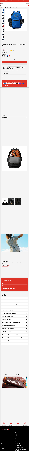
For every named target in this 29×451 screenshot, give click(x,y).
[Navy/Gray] (6, 56)
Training (16, 437)
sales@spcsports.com (20, 447)
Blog (15, 438)
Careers (2, 443)
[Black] (2, 56)
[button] (14, 64)
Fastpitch (16, 432)
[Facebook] (3, 432)
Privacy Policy (3, 449)
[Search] (28, 5)
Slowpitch (16, 434)
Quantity (3, 57)
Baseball (16, 435)
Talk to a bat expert (5, 265)
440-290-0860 (19, 443)
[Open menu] (0, 5)
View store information (6, 71)
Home (2, 7)
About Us (2, 446)
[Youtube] (7, 432)
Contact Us (2, 448)
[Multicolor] (11, 56)
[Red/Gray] (9, 56)
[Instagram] (5, 432)
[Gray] (4, 56)
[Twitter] (2, 432)
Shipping (3, 48)
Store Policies (3, 445)
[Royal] (7, 56)
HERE (23, 0)
